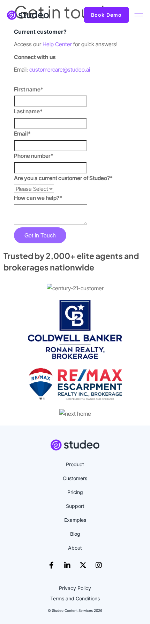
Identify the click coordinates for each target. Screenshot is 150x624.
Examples (75, 520)
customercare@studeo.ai (59, 69)
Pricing (75, 492)
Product (75, 464)
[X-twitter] (83, 565)
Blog (75, 534)
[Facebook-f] (51, 565)
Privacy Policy (75, 588)
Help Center (57, 44)
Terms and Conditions (75, 598)
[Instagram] (98, 565)
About (75, 548)
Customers (75, 478)
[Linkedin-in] (67, 565)
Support (75, 506)
